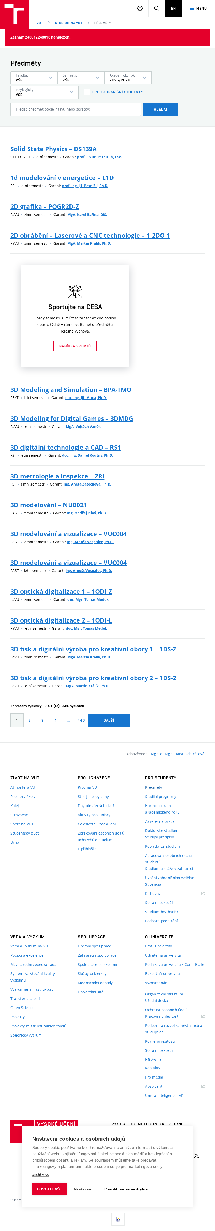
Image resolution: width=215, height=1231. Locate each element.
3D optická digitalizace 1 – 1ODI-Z (61, 591)
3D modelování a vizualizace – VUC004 (68, 534)
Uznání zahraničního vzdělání (170, 877)
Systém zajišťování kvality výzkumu (32, 977)
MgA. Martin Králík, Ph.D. (89, 243)
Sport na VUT (22, 823)
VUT (40, 23)
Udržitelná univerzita (163, 955)
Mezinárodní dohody (95, 982)
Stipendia (153, 884)
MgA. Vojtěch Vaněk (83, 426)
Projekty (17, 1016)
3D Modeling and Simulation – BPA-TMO (70, 389)
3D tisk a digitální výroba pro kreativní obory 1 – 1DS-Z (93, 649)
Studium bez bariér (161, 911)
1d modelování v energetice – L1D (62, 177)
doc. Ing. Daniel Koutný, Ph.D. (87, 455)
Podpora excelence (27, 955)
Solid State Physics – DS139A (53, 149)
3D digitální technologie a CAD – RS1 (65, 447)
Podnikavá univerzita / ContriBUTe (174, 964)
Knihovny (159, 894)
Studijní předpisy (159, 837)
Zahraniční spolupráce (97, 955)
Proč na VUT (88, 787)
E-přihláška (87, 848)
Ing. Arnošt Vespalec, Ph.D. (90, 542)
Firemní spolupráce (94, 946)
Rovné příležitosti (160, 1041)
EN (173, 8)
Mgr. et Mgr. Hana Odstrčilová (178, 753)
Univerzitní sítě (91, 991)
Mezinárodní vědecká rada (33, 964)
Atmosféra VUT (23, 787)
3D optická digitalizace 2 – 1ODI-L (61, 620)
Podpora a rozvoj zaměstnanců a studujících (173, 1028)
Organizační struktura (164, 994)
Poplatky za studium (162, 846)
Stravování (19, 814)
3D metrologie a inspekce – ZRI (57, 476)
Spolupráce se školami (97, 964)
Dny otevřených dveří (96, 805)
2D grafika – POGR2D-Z (44, 206)
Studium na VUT (68, 23)
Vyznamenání (156, 982)
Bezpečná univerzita (162, 973)
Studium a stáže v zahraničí (169, 868)
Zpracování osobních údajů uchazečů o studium (101, 836)
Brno (14, 842)
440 (81, 720)
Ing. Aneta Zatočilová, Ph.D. (87, 484)
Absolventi (160, 1086)
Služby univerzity (92, 973)
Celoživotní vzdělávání (97, 823)
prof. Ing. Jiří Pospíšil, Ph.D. (85, 185)
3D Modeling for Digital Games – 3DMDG (71, 418)
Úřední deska (156, 1000)
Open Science (22, 1007)
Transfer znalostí (25, 998)
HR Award (153, 1059)
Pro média (154, 1077)
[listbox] (34, 77)
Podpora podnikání (161, 920)
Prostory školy (22, 796)
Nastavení (83, 1189)
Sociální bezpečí (158, 902)
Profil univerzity (158, 946)
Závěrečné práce (160, 821)
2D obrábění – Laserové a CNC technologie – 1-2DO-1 (90, 235)
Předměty (102, 23)
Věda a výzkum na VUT (30, 946)
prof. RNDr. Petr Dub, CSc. (99, 157)
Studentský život (24, 833)
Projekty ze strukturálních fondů (38, 1025)
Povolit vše (49, 1189)
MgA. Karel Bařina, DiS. (87, 214)
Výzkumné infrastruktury (31, 989)
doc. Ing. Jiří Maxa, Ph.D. (86, 397)
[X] (196, 1155)
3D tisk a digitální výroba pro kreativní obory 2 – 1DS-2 (93, 678)
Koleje (15, 805)
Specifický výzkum (26, 1035)
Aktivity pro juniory (94, 814)
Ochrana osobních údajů (166, 1009)
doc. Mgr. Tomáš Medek (88, 599)
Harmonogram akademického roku (162, 809)
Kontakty (152, 1067)
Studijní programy (93, 796)
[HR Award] (118, 1219)
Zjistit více (40, 1174)
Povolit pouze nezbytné (126, 1189)
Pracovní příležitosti (168, 1017)
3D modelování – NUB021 (48, 505)
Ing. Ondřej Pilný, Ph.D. (87, 513)
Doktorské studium (161, 830)
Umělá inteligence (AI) (164, 1095)
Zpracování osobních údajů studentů (168, 858)
